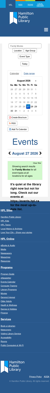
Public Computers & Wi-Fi (12, 345)
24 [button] (16, 106)
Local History (40, 5)
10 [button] (16, 97)
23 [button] (12, 106)
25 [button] (20, 106)
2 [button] (11, 93)
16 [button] (12, 102)
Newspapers (6, 253)
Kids (20, 4)
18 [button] (20, 102)
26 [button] (12, 89)
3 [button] (16, 93)
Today (25, 63)
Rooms (4, 341)
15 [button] (35, 97)
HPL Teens (6, 224)
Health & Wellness (9, 305)
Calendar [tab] (14, 73)
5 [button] (24, 93)
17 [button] (16, 102)
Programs (6, 267)
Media (3, 249)
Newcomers (6, 329)
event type (25, 56)
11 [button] (20, 97)
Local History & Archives (11, 228)
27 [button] (16, 89)
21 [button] (32, 102)
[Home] (12, 366)
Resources (5, 260)
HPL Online (7, 239)
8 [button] (35, 93)
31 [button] (32, 89)
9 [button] (11, 97)
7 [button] (32, 93)
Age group (30, 50)
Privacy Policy (35, 376)
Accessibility (6, 337)
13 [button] (28, 97)
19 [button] (24, 102)
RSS (13, 123)
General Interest (8, 297)
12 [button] (24, 97)
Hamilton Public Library (11, 216)
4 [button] (20, 93)
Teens (30, 4)
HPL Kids (5, 220)
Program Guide (7, 273)
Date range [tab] (29, 73)
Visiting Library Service (11, 333)
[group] (25, 96)
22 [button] (35, 102)
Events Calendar (8, 281)
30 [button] (28, 89)
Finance (4, 312)
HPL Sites (6, 210)
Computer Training (9, 285)
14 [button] (32, 97)
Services (6, 319)
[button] (46, 29)
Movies (4, 293)
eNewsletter (6, 277)
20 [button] (28, 102)
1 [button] (35, 89)
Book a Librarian (8, 325)
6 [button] (28, 93)
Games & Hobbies (9, 308)
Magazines (5, 257)
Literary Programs (9, 289)
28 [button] (20, 89)
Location (18, 50)
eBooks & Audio (8, 245)
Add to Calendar (19, 129)
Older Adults (6, 301)
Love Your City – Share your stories (16, 232)
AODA (46, 376)
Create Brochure (19, 117)
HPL (10, 4)
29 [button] (24, 89)
